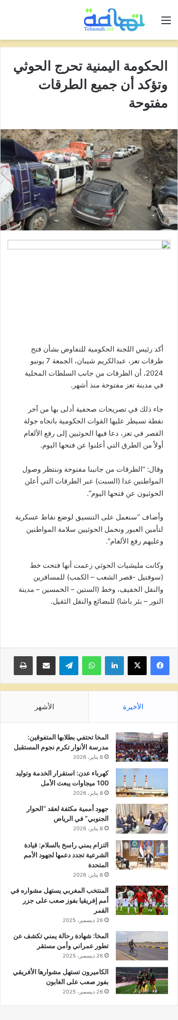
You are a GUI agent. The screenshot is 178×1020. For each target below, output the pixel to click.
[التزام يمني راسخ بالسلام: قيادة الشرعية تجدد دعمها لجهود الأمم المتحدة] (142, 855)
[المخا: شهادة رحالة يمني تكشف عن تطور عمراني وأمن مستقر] (142, 945)
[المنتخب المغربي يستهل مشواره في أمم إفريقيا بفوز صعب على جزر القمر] (142, 900)
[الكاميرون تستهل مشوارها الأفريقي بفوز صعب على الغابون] (142, 980)
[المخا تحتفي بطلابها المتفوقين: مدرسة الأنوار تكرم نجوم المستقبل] (142, 747)
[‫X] (137, 665)
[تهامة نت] (116, 20)
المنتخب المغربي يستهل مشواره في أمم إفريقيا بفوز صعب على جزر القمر (59, 900)
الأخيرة (133, 706)
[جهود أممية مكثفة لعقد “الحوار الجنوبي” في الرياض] (142, 819)
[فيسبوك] (159, 665)
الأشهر (44, 706)
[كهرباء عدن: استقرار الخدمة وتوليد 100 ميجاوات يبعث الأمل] (142, 783)
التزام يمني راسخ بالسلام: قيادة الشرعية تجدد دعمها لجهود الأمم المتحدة (66, 855)
